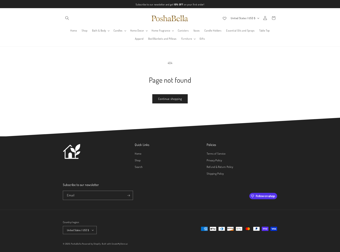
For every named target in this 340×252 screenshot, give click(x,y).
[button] (67, 18)
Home (138, 153)
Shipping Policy (215, 173)
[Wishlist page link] (224, 18)
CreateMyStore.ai (120, 243)
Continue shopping (170, 99)
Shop (138, 160)
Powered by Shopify (91, 243)
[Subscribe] (128, 195)
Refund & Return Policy (220, 167)
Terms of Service (216, 153)
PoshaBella (76, 243)
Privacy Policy (214, 160)
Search (139, 167)
